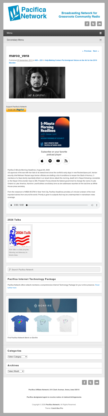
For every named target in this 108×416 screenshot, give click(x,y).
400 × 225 (39, 60)
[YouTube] (58, 160)
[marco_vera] (37, 97)
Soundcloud (99, 23)
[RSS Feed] (66, 160)
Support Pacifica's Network (16, 106)
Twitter (93, 23)
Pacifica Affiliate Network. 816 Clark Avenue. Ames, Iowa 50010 (54, 389)
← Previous (86, 51)
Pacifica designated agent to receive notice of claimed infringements (54, 397)
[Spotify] (50, 160)
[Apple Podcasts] (42, 160)
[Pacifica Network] (54, 20)
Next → (96, 51)
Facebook (87, 23)
